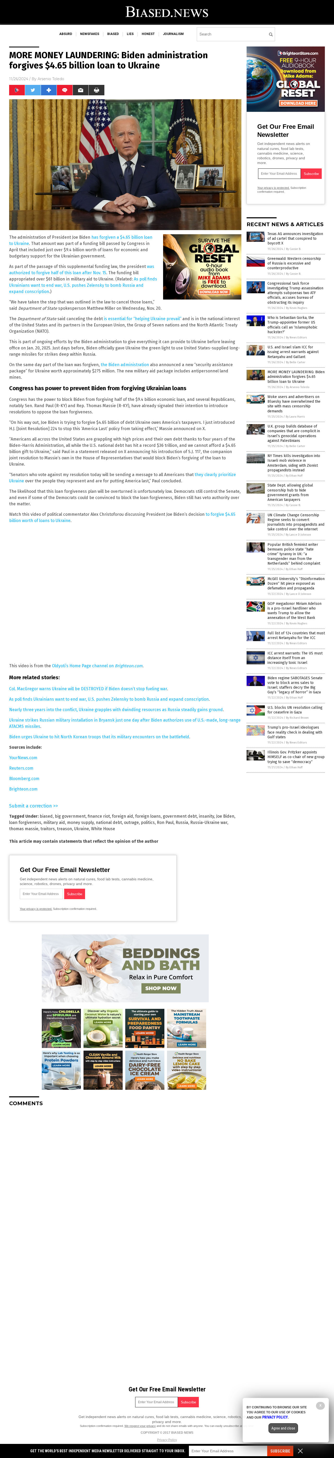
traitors (47, 828)
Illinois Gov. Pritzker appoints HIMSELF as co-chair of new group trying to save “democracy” (296, 757)
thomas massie (23, 828)
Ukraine (81, 828)
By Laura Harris (295, 416)
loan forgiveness (25, 822)
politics (148, 822)
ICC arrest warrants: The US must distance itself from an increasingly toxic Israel (295, 658)
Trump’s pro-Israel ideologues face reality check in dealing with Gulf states (294, 732)
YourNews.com (23, 757)
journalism (173, 34)
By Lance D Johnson (298, 534)
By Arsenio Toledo (297, 387)
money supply (80, 822)
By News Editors (296, 337)
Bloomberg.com (24, 778)
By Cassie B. (293, 249)
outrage (131, 822)
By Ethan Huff (294, 475)
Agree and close (283, 1428)
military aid (54, 822)
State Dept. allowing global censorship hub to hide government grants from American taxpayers (290, 492)
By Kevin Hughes (296, 308)
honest (148, 34)
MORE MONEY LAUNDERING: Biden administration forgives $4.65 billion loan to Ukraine (296, 377)
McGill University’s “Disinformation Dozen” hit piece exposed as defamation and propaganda (296, 583)
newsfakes (89, 34)
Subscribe (280, 1451)
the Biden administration (125, 364)
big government (70, 816)
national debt (109, 822)
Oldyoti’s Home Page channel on (83, 665)
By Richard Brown (297, 717)
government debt (180, 816)
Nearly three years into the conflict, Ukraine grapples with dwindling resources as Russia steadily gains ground (116, 709)
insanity (206, 816)
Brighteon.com (128, 665)
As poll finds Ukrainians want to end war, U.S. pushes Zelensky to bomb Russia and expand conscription (83, 285)
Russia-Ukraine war (208, 822)
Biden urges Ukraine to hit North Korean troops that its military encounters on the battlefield (99, 736)
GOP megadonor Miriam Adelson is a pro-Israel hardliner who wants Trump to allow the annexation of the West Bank (294, 610)
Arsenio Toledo (51, 79)
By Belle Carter (295, 362)
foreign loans (148, 816)
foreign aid (122, 816)
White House (103, 828)
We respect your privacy (140, 1425)
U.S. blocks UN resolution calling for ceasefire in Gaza (295, 710)
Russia (182, 822)
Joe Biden (225, 816)
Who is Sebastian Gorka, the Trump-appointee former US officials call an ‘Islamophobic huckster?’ (292, 324)
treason (64, 828)
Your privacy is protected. (36, 908)
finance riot (99, 816)
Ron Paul (165, 822)
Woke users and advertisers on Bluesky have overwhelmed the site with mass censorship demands (293, 404)
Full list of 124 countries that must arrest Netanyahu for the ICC (296, 635)
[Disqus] (125, 1176)
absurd (65, 34)
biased (113, 34)
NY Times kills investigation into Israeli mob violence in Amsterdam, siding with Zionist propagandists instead (293, 463)
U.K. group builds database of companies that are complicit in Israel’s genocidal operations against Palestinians (293, 433)
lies (130, 34)
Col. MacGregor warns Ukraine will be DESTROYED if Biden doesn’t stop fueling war (88, 688)
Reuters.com (21, 768)
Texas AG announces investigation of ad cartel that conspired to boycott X (295, 238)
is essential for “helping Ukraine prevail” (142, 318)
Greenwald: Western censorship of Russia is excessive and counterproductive (294, 263)
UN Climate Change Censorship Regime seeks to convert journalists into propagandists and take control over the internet (295, 522)
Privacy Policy (167, 1440)
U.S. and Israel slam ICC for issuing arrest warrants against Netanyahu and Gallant (293, 352)
